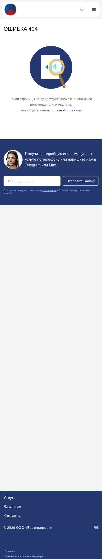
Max (52, 165)
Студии (9, 551)
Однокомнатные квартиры (24, 556)
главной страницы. (68, 110)
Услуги (10, 498)
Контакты (12, 516)
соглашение (49, 190)
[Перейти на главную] (10, 9)
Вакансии (12, 507)
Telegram (33, 165)
